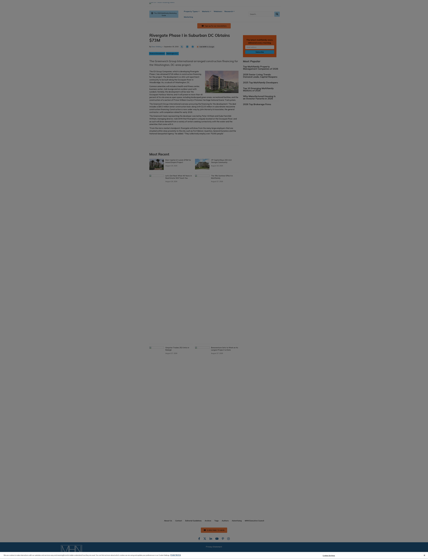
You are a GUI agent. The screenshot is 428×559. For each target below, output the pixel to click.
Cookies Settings (329, 555)
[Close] (424, 555)
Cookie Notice (175, 555)
